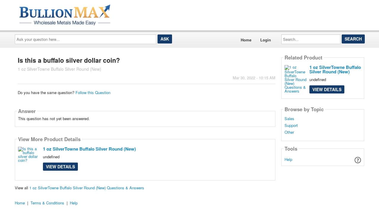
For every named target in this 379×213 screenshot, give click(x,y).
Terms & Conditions (47, 203)
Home (246, 40)
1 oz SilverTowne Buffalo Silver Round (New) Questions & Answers (86, 188)
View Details (60, 167)
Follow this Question (93, 92)
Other (289, 132)
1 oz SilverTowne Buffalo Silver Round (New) (89, 149)
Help (288, 159)
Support (291, 125)
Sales (289, 119)
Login (265, 40)
